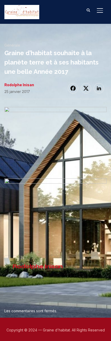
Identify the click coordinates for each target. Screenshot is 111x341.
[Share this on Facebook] (73, 88)
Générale (12, 45)
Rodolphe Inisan (19, 85)
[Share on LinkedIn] (99, 88)
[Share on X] (86, 88)
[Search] (88, 10)
